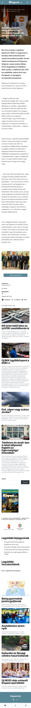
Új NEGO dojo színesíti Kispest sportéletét (16, 549)
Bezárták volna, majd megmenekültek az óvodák (16, 553)
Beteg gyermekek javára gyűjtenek (14, 542)
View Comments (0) (15, 275)
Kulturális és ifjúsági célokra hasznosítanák (16, 547)
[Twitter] (17, 699)
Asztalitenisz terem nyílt (11, 544)
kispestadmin (5, 291)
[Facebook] (13, 699)
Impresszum (15, 702)
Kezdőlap (4, 9)
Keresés (4, 478)
